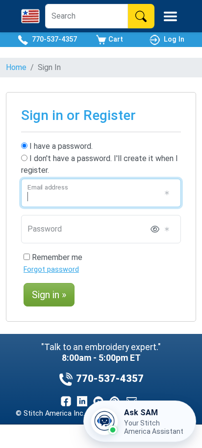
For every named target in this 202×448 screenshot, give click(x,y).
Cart (114, 39)
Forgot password (51, 269)
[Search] (140, 16)
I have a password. (60, 146)
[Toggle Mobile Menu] (170, 16)
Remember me (56, 257)
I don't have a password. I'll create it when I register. (99, 164)
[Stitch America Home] (30, 16)
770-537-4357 (52, 39)
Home (16, 67)
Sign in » (49, 295)
